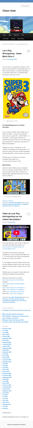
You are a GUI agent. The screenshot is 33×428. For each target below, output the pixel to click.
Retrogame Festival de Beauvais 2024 (13, 320)
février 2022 (5, 356)
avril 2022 (5, 354)
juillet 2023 (5, 350)
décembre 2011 (6, 404)
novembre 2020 (6, 375)
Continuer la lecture (8, 201)
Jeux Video (6, 38)
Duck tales (5, 299)
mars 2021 (5, 367)
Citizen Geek (9, 10)
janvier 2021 (5, 371)
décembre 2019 (6, 385)
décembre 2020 (6, 373)
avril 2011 (5, 406)
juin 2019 (5, 395)
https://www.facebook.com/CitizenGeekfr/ (13, 284)
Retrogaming (18, 202)
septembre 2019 (6, 391)
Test (23, 35)
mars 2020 (5, 381)
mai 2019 (5, 397)
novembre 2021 (6, 360)
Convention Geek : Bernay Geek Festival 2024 (15, 322)
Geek (10, 35)
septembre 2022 (6, 352)
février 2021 (5, 369)
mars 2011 (5, 408)
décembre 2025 (6, 328)
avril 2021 (5, 365)
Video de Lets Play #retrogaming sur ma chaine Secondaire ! (12, 216)
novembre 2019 (6, 387)
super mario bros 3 (7, 206)
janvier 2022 (5, 358)
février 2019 (5, 402)
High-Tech (16, 35)
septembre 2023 (6, 348)
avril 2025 (5, 330)
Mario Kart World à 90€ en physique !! (13, 314)
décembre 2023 (6, 342)
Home (4, 35)
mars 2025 (5, 332)
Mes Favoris (21, 38)
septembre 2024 (6, 338)
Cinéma (13, 38)
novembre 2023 (6, 344)
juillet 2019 (5, 393)
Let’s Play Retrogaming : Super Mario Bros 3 (12, 53)
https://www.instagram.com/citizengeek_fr (13, 287)
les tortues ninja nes (14, 299)
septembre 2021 (6, 362)
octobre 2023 (6, 346)
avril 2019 (5, 398)
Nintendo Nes (17, 204)
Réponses (16, 206)
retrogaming (25, 204)
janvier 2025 (5, 334)
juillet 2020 (5, 379)
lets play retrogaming (8, 204)
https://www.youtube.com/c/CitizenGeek (13, 280)
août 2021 (5, 364)
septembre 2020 (6, 377)
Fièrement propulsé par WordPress (16, 424)
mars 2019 (5, 400)
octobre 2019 (6, 389)
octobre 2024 (6, 336)
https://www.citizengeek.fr (17, 293)
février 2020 (5, 383)
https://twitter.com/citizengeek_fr (15, 289)
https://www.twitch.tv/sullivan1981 (15, 291)
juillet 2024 (5, 340)
